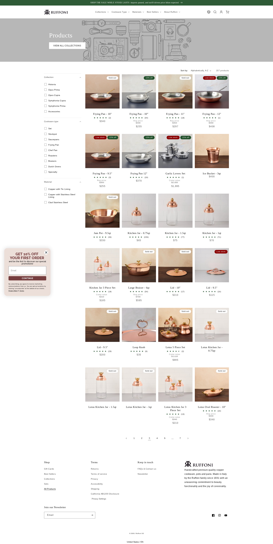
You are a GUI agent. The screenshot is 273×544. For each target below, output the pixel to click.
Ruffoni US (140, 533)
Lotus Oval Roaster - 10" (212, 407)
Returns (95, 469)
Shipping (95, 489)
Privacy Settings (99, 499)
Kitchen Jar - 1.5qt (175, 233)
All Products (50, 489)
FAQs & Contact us (147, 469)
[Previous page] (126, 438)
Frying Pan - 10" (102, 113)
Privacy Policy (13, 291)
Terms (21, 291)
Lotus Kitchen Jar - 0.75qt (212, 349)
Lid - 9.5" (211, 287)
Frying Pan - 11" (175, 113)
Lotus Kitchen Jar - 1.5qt (102, 407)
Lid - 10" (175, 287)
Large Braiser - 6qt (138, 287)
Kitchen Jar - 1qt (211, 233)
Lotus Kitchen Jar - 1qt (139, 407)
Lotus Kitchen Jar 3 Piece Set (175, 409)
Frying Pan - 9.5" (102, 173)
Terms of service (99, 474)
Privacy (94, 479)
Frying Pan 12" (139, 173)
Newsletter (143, 474)
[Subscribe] (92, 515)
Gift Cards (49, 469)
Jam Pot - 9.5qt (102, 233)
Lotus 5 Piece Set (175, 347)
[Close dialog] (46, 252)
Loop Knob (139, 347)
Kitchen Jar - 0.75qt (139, 233)
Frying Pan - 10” (139, 113)
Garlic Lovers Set (175, 173)
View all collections (67, 45)
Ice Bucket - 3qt (212, 173)
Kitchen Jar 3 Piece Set (102, 287)
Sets (46, 484)
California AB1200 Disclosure (105, 494)
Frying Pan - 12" (211, 113)
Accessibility (97, 484)
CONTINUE (27, 278)
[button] (215, 12)
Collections (49, 479)
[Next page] (188, 438)
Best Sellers (50, 474)
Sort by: (184, 70)
